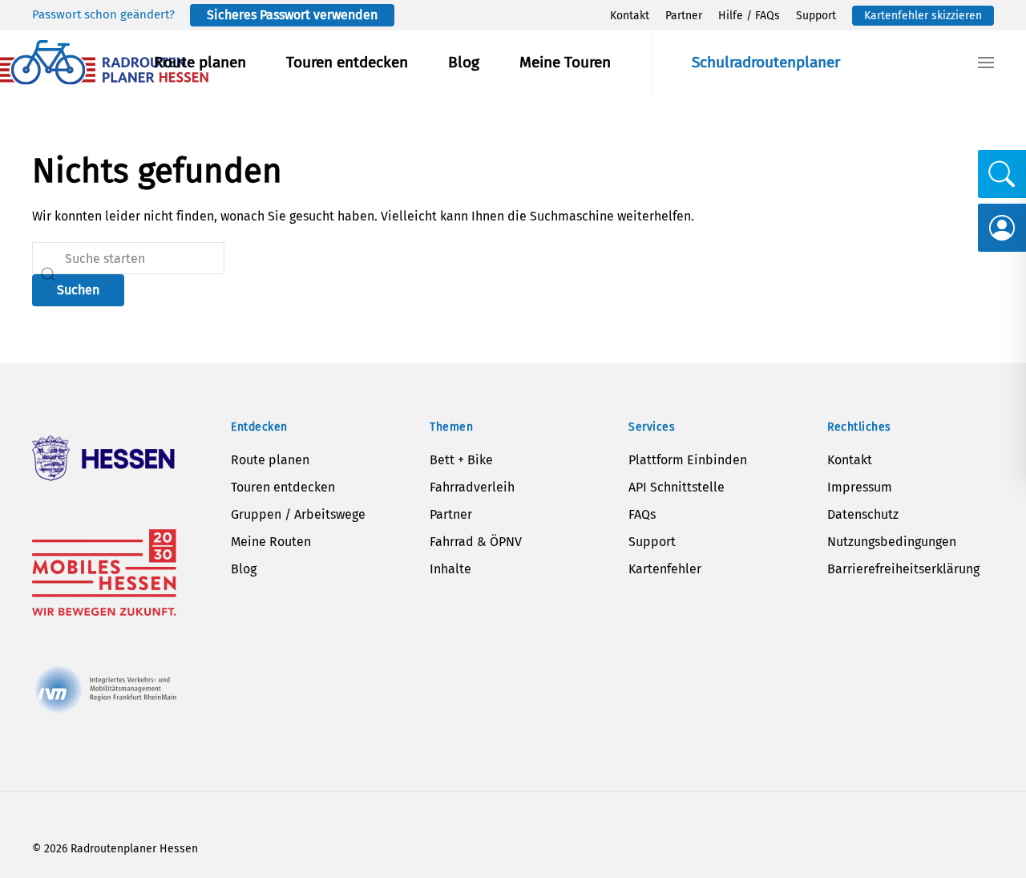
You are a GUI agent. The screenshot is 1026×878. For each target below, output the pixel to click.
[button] (986, 62)
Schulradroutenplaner (766, 62)
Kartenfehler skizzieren (923, 15)
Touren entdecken (347, 62)
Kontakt (629, 15)
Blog (463, 62)
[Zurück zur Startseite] (104, 62)
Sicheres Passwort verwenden (292, 14)
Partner (683, 15)
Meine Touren (565, 62)
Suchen (78, 289)
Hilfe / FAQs (749, 15)
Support (816, 15)
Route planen (200, 62)
